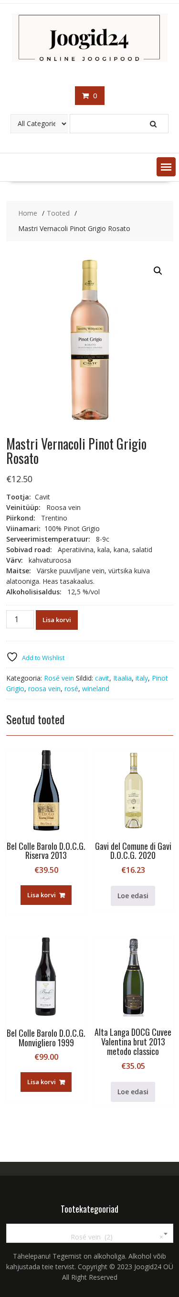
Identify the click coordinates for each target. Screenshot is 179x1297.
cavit (102, 678)
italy (142, 678)
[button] (166, 166)
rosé (71, 688)
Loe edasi (132, 895)
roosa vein (44, 688)
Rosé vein (59, 678)
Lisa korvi (56, 619)
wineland (95, 688)
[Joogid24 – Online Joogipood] (90, 59)
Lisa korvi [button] (41, 895)
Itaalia (122, 678)
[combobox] (89, 1233)
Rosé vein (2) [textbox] (111, 1236)
